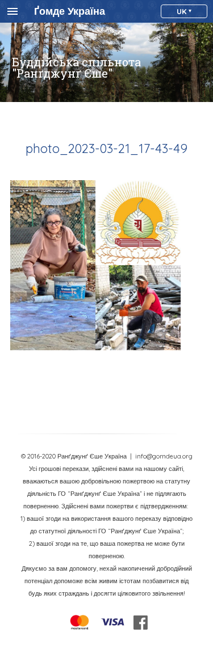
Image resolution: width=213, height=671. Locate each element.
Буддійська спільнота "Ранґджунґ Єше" (76, 67)
